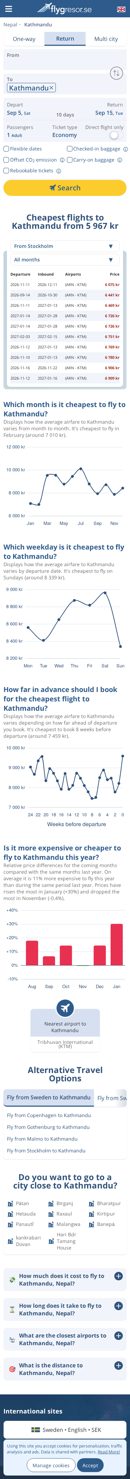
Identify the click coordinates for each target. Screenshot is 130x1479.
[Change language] (120, 9)
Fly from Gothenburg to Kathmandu (48, 1127)
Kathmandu (38, 24)
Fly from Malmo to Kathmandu (42, 1138)
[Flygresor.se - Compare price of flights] (64, 8)
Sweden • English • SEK (72, 1430)
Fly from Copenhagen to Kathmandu (49, 1115)
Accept (90, 1465)
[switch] (116, 73)
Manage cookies (51, 1465)
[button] (8, 9)
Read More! (109, 1452)
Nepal (10, 24)
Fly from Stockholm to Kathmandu (46, 1150)
